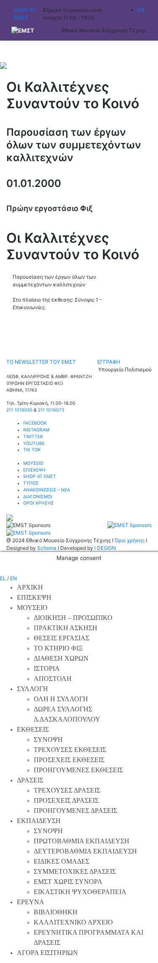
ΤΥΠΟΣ (31, 483)
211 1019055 (19, 410)
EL (3, 578)
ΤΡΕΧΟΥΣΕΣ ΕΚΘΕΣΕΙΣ (70, 749)
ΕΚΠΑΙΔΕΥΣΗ (39, 820)
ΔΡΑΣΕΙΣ (30, 780)
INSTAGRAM (36, 430)
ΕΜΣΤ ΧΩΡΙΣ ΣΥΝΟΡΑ (68, 881)
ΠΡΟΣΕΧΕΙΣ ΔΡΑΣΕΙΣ (66, 800)
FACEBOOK (35, 423)
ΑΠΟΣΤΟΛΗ (53, 678)
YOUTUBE (34, 443)
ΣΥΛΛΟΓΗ (32, 688)
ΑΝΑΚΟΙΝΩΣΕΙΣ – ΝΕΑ (46, 490)
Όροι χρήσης (130, 540)
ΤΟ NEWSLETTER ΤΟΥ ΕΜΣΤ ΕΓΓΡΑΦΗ (63, 362)
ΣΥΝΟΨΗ (48, 739)
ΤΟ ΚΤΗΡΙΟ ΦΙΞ (58, 648)
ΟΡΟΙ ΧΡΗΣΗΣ (38, 503)
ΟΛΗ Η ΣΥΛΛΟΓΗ (61, 698)
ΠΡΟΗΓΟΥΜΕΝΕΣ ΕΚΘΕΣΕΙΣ (78, 770)
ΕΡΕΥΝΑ (30, 901)
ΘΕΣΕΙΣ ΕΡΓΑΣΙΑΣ (61, 638)
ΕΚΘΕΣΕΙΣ (33, 729)
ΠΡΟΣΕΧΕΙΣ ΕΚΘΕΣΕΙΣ (69, 759)
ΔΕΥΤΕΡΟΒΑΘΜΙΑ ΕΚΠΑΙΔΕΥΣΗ (85, 851)
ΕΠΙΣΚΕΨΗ (34, 470)
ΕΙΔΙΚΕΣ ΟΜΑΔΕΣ (61, 861)
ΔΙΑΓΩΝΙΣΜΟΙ (37, 496)
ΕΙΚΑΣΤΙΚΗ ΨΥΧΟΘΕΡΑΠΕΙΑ (80, 891)
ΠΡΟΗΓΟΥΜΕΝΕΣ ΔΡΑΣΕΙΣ (75, 810)
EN (13, 578)
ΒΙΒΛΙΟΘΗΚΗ (56, 912)
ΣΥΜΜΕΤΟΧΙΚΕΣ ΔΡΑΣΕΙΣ (75, 871)
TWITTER (33, 436)
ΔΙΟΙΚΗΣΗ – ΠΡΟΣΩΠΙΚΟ (73, 617)
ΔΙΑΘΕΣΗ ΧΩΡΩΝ (61, 658)
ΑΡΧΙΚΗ (30, 587)
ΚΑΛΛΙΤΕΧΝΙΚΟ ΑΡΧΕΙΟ (73, 922)
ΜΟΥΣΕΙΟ (33, 463)
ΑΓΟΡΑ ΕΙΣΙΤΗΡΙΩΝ (47, 952)
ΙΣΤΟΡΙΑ (47, 668)
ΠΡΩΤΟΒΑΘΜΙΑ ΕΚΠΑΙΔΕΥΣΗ (81, 841)
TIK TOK (32, 450)
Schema (46, 548)
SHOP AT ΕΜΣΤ (39, 476)
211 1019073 (51, 410)
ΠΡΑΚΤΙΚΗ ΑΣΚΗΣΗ (65, 627)
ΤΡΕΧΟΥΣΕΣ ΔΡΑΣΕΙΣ (67, 790)
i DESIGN (105, 548)
